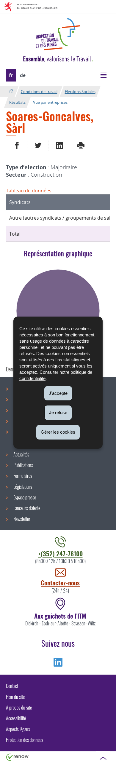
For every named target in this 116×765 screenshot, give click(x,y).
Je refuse (58, 412)
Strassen (78, 623)
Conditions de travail (39, 91)
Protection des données (24, 739)
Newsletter (21, 519)
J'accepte (58, 392)
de (23, 75)
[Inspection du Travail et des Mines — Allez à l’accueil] (58, 34)
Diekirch (31, 623)
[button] (103, 75)
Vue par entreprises (50, 102)
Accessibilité (16, 718)
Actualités (21, 454)
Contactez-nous (60, 582)
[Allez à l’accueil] (11, 91)
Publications (23, 465)
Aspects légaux (18, 729)
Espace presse (24, 497)
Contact (12, 685)
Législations (22, 486)
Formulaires (22, 475)
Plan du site (15, 696)
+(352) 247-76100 (60, 553)
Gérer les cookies (58, 432)
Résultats (17, 102)
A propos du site (19, 707)
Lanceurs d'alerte (26, 508)
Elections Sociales (80, 91)
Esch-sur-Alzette (55, 623)
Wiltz (91, 623)
